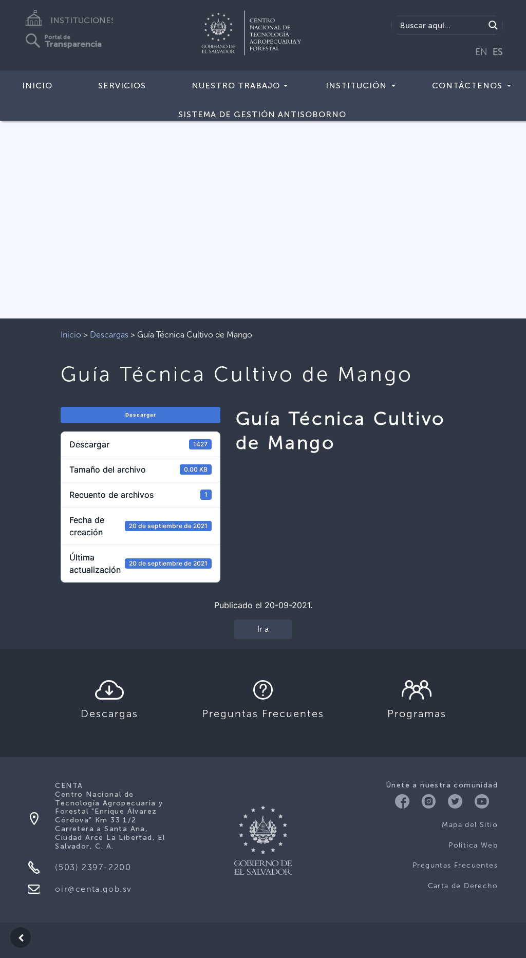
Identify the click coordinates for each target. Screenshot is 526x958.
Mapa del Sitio (470, 824)
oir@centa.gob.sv (93, 889)
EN (481, 52)
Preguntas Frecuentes (455, 865)
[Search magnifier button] (493, 25)
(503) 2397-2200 (93, 867)
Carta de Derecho (463, 885)
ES (498, 52)
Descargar (140, 415)
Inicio (37, 85)
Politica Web (473, 845)
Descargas (109, 335)
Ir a (263, 629)
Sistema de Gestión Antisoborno (262, 114)
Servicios (122, 85)
